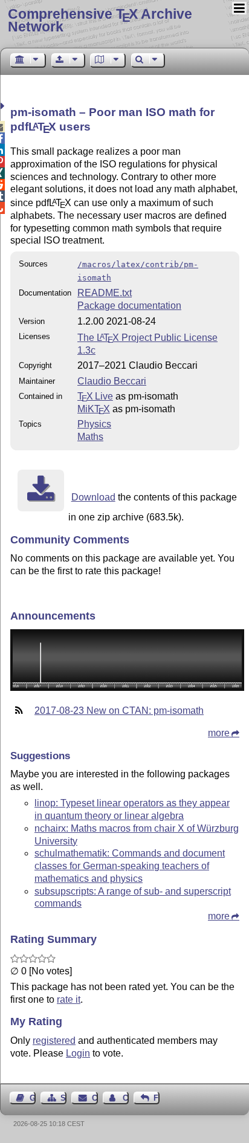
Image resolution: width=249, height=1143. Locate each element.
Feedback (157, 1098)
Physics (94, 424)
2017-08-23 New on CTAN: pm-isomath (119, 710)
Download (93, 497)
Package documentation (129, 305)
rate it (68, 999)
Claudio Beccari (111, 381)
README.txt (104, 293)
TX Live (95, 396)
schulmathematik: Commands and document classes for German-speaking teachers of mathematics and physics (129, 866)
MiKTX (93, 409)
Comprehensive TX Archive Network (100, 20)
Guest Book (33, 1098)
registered (54, 1040)
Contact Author (126, 1098)
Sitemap (63, 1098)
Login (78, 1053)
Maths (90, 437)
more (219, 733)
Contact (94, 1098)
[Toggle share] (4, 106)
